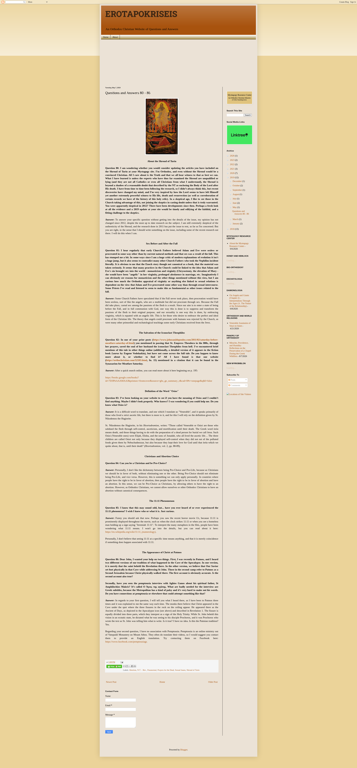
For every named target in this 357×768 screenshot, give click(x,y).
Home (105, 37)
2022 (232, 164)
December (237, 181)
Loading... (231, 260)
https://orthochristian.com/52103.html (126, 360)
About (115, 37)
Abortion (132, 670)
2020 (232, 173)
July (235, 198)
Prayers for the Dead (166, 670)
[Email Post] (121, 662)
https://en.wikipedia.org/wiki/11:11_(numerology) (130, 531)
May (235, 207)
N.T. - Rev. (141, 670)
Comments (235, 385)
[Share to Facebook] (132, 666)
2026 (232, 156)
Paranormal (151, 670)
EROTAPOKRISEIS (141, 15)
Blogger (183, 749)
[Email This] (124, 666)
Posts (232, 380)
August (236, 194)
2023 (232, 160)
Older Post (213, 682)
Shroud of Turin (193, 670)
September (238, 190)
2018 (232, 229)
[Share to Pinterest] (134, 666)
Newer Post (111, 682)
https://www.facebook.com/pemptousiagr (126, 641)
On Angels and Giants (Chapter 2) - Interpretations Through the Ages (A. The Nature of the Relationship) (240, 300)
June (235, 203)
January (236, 223)
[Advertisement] (178, 63)
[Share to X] (129, 666)
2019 (232, 177)
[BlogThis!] (127, 666)
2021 (232, 169)
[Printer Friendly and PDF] (114, 667)
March (236, 219)
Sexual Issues (180, 670)
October (236, 185)
